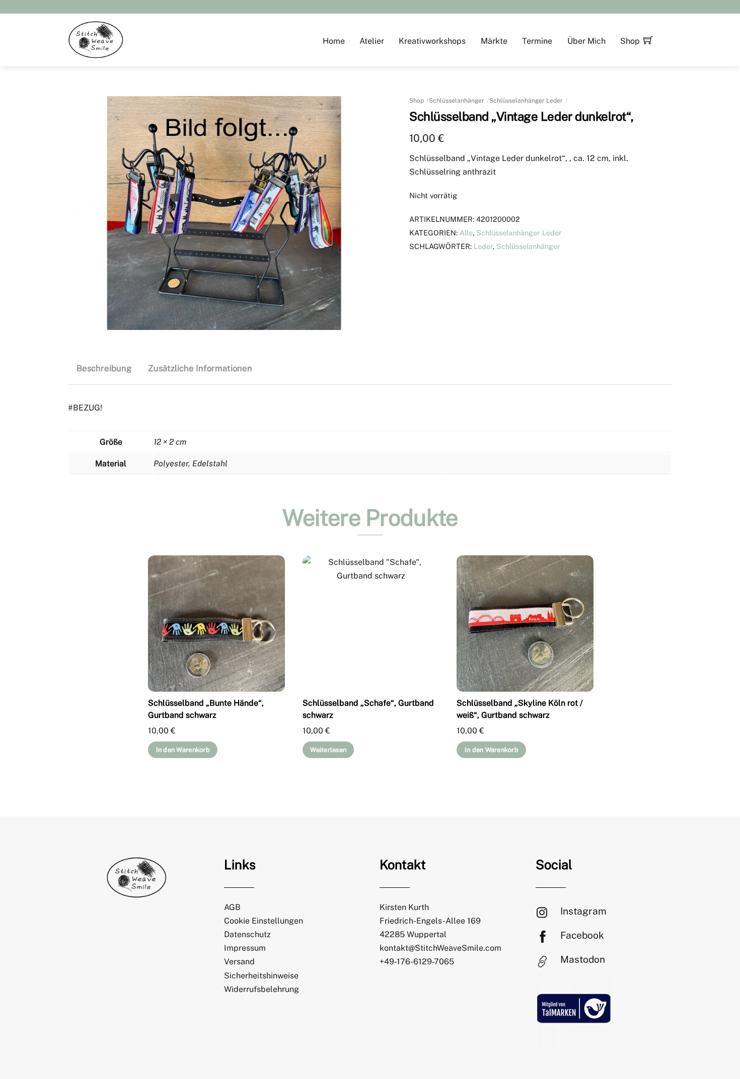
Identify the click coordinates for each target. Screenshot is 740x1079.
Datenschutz (247, 934)
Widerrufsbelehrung (261, 989)
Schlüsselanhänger (456, 100)
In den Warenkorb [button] (183, 750)
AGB (232, 907)
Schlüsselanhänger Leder (526, 100)
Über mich (586, 41)
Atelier (371, 41)
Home (334, 41)
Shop (630, 41)
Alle (466, 232)
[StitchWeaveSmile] (95, 38)
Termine (537, 41)
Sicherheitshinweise (261, 975)
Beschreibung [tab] (104, 368)
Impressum (245, 948)
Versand (239, 961)
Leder (483, 246)
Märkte (494, 41)
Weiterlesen (328, 750)
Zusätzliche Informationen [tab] (200, 368)
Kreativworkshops (432, 41)
